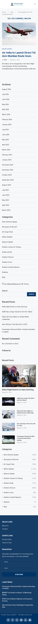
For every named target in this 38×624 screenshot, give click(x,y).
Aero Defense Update (20, 455)
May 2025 (5, 140)
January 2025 (6, 160)
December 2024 (7, 165)
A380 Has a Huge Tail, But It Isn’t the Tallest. (17, 312)
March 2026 (6, 114)
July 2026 (5, 94)
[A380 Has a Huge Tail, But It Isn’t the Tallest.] (8, 401)
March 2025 (6, 150)
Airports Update (20, 474)
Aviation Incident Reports (20, 497)
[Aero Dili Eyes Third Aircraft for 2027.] (8, 427)
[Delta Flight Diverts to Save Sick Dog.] (19, 376)
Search (4, 291)
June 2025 (5, 135)
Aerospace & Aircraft (20, 459)
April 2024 (5, 205)
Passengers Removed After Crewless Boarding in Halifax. (26, 438)
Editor (5, 60)
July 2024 (5, 190)
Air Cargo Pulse (20, 464)
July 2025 (5, 130)
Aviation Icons (20, 492)
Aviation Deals (20, 483)
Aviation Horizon (20, 488)
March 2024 (6, 210)
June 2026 (5, 99)
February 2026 (7, 119)
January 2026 (6, 124)
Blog (20, 507)
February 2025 (7, 155)
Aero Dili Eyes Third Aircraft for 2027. (15, 324)
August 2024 (6, 185)
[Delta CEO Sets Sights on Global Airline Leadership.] (8, 414)
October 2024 (7, 175)
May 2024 (5, 200)
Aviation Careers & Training (20, 478)
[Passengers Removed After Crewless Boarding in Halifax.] (8, 439)
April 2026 (5, 109)
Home (4, 12)
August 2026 (6, 89)
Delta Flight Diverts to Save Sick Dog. (14, 307)
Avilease (20, 502)
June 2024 (5, 195)
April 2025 (5, 145)
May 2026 (5, 104)
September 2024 (8, 180)
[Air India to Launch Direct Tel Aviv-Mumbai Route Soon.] (19, 34)
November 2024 (7, 170)
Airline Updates (20, 469)
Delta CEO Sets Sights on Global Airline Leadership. (25, 412)
